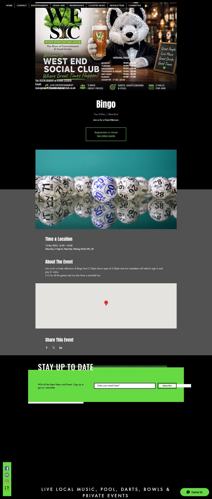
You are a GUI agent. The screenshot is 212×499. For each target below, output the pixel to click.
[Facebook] (7, 468)
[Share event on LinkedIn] (60, 347)
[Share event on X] (53, 347)
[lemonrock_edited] (7, 488)
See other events (106, 136)
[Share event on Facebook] (46, 347)
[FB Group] (7, 475)
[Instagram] (7, 482)
